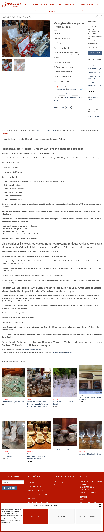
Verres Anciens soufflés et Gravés (63, 402)
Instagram (68, 352)
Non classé (91, 82)
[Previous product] (100, 16)
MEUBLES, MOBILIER (40, 4)
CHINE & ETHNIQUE (94, 69)
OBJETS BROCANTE (56, 4)
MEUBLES (41, 131)
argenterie (69, 97)
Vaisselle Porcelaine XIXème (62, 450)
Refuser (61, 516)
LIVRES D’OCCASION (95, 72)
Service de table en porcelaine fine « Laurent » (13, 455)
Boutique (16, 17)
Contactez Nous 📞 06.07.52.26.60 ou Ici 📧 (69, 89)
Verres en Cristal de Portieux (90, 454)
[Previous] (5, 38)
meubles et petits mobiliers (31, 350)
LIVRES (82, 4)
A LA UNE (91, 65)
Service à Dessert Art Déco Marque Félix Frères (90, 398)
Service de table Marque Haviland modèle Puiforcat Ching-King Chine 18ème (37, 403)
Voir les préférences (88, 516)
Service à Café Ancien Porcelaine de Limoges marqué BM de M (36, 456)
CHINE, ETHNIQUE (71, 4)
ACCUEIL (28, 4)
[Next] (47, 38)
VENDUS (27, 17)
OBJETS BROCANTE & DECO (94, 87)
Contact (90, 4)
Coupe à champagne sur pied (13, 401)
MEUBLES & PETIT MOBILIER (94, 77)
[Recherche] (98, 5)
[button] (100, 505)
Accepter (35, 516)
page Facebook (58, 352)
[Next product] (96, 16)
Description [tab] (6, 134)
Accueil (5, 17)
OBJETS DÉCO (50, 131)
